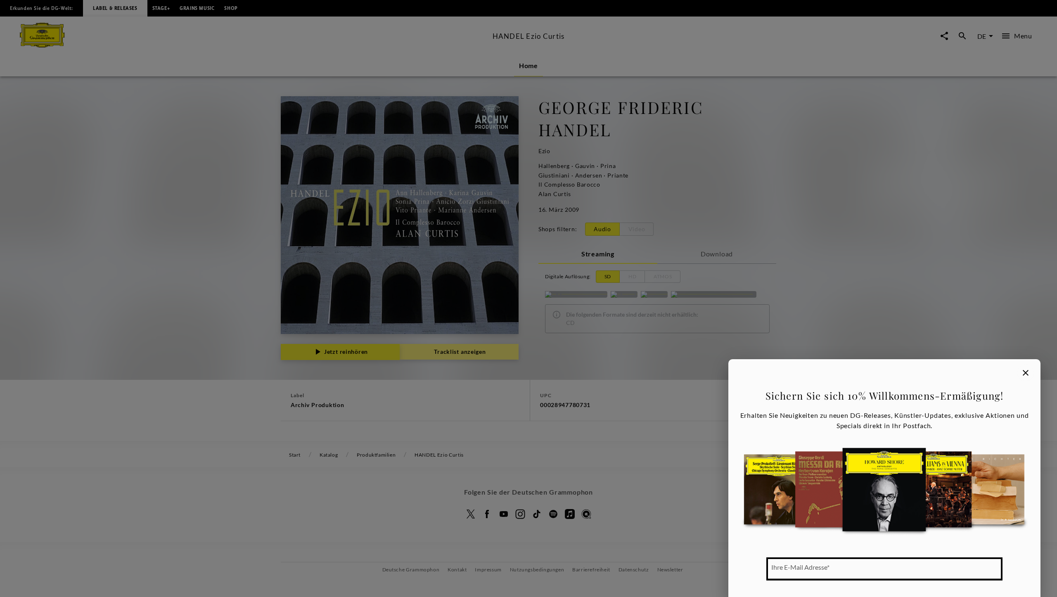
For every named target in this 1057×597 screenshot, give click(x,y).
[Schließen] (1025, 373)
